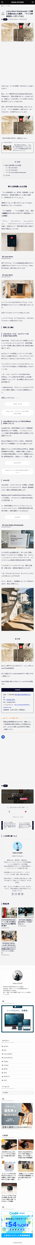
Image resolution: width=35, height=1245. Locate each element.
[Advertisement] (17, 61)
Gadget (6, 1061)
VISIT (5, 19)
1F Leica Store (13, 170)
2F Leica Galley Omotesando (17, 172)
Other (5, 1072)
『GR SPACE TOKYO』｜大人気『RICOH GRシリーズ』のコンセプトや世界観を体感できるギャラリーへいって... (22, 147)
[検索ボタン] (2, 2)
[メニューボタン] (33, 2)
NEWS (5, 1069)
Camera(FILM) (8, 1057)
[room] (22, 894)
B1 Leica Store (13, 167)
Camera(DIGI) (8, 1054)
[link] (13, 894)
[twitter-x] (16, 894)
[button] (9, 811)
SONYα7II (7, 1076)
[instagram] (19, 894)
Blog (5, 1050)
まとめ (8, 175)
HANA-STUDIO (17, 2)
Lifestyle (6, 1065)
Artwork (6, 1046)
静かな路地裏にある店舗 (13, 165)
